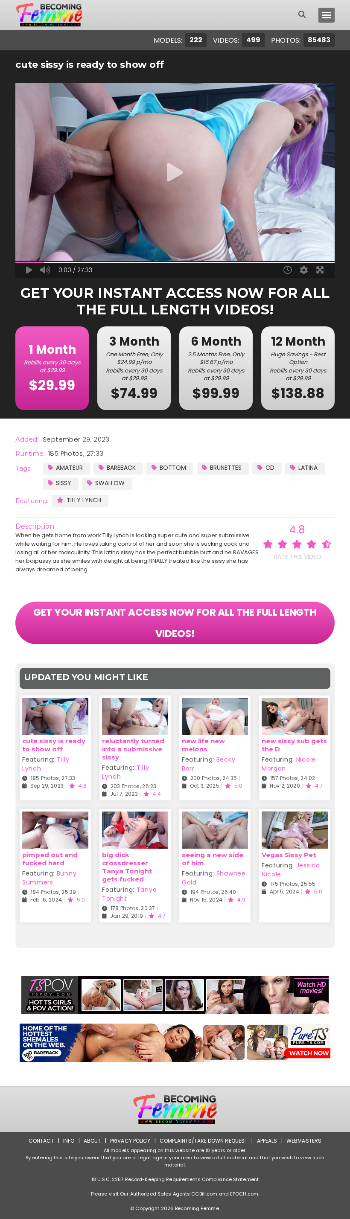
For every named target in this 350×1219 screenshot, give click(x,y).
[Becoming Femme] (49, 15)
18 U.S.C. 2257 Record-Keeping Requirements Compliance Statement (175, 1179)
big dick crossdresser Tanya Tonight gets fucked (127, 867)
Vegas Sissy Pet (289, 855)
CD (269, 467)
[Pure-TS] (175, 1043)
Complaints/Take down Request (204, 1140)
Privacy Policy (130, 1140)
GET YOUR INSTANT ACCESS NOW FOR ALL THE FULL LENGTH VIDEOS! (175, 622)
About (92, 1140)
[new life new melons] (215, 703)
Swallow (110, 483)
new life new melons (203, 745)
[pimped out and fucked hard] (55, 817)
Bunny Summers (49, 878)
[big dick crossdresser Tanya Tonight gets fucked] (135, 817)
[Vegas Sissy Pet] (295, 817)
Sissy (63, 483)
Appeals (267, 1140)
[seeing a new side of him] (215, 817)
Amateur (69, 467)
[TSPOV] (175, 995)
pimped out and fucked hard (50, 859)
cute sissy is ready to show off (53, 745)
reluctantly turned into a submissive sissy (133, 749)
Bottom (173, 467)
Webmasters (303, 1140)
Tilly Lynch (84, 500)
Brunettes (226, 467)
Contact (41, 1140)
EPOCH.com (244, 1193)
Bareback (121, 467)
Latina (308, 467)
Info (68, 1140)
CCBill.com (204, 1193)
